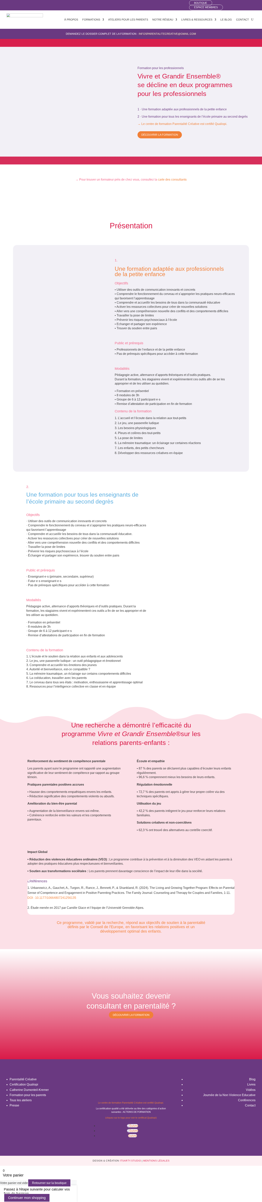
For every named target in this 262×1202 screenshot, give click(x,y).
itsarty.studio (130, 1160)
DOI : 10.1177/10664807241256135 (51, 897)
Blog (252, 1079)
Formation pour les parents (28, 1095)
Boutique (200, 3)
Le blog (226, 19)
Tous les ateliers (21, 1100)
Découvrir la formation (159, 134)
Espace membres (206, 7)
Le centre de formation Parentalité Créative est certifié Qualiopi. (131, 1102)
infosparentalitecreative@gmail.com (167, 33)
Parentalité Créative (23, 1079)
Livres (251, 1084)
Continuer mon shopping (27, 1198)
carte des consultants (172, 179)
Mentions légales (156, 1160)
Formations (91, 19)
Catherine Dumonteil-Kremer (29, 1089)
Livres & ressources (196, 19)
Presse (14, 1105)
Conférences (246, 1100)
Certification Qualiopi (24, 1084)
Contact (242, 19)
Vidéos (250, 1089)
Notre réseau (162, 19)
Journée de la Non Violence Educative (229, 1095)
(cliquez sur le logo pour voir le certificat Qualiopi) (131, 1117)
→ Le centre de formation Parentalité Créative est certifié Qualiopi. (182, 123)
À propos (71, 19)
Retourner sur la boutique (49, 1183)
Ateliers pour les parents (128, 19)
